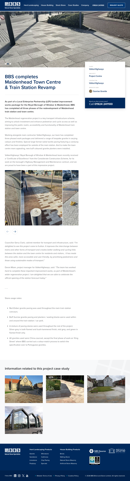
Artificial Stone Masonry (68, 463)
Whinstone (45, 454)
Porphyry (33, 463)
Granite (32, 454)
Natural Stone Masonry (68, 460)
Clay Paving (45, 460)
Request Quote (116, 5)
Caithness (44, 457)
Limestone (33, 460)
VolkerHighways (96, 69)
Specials (44, 463)
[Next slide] (15, 231)
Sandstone (33, 457)
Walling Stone (65, 457)
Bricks (62, 454)
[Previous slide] (8, 231)
